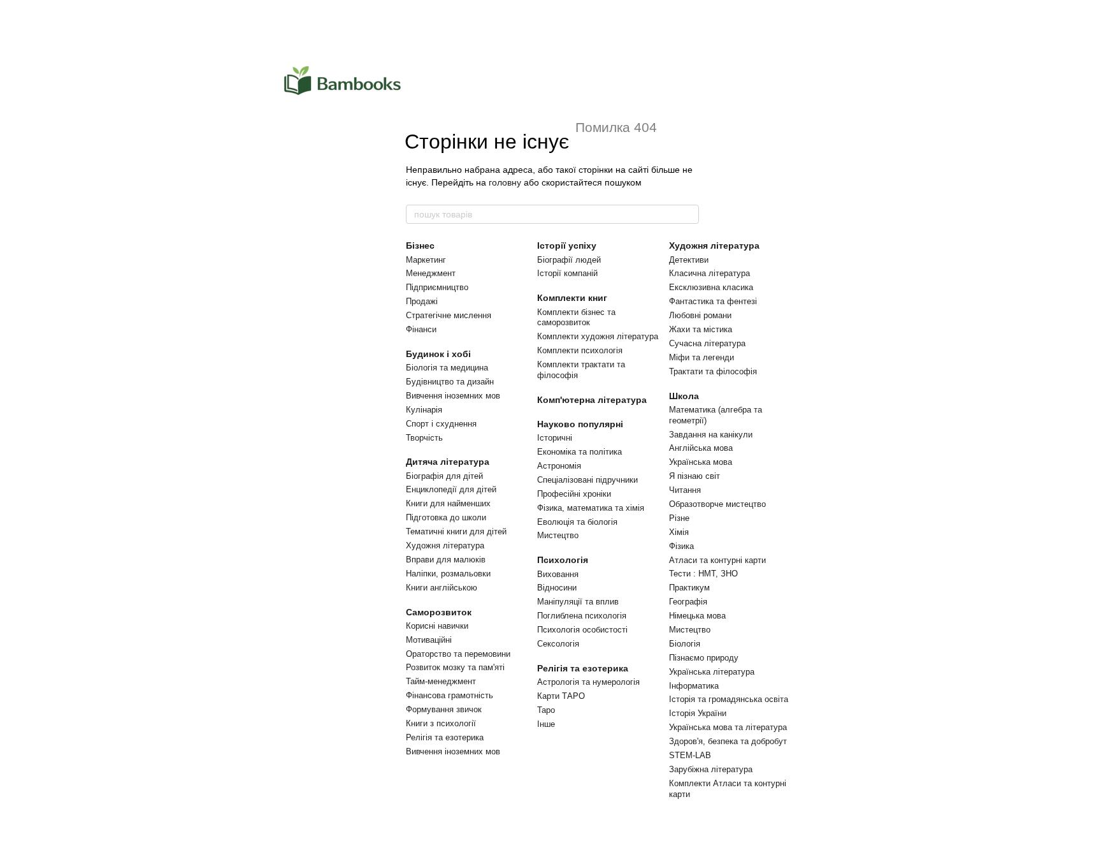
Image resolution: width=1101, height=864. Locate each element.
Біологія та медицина (447, 367)
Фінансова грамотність (449, 695)
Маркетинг (426, 260)
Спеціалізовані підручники (587, 480)
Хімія (679, 532)
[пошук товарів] (689, 214)
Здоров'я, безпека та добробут (728, 741)
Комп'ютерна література (592, 400)
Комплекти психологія (579, 350)
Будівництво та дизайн (450, 381)
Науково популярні (580, 424)
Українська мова (700, 462)
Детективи (689, 260)
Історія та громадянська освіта (728, 699)
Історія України (697, 713)
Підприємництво (437, 287)
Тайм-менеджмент (441, 681)
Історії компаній (567, 273)
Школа (684, 396)
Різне (679, 518)
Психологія (562, 560)
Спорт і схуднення (441, 423)
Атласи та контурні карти (717, 560)
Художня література (445, 545)
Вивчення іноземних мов (453, 395)
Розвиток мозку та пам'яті (455, 667)
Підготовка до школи (446, 517)
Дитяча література (447, 462)
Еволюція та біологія (577, 522)
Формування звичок (444, 709)
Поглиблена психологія (581, 615)
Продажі (422, 301)
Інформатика (694, 686)
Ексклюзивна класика (711, 287)
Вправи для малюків (446, 559)
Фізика (681, 546)
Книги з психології (441, 723)
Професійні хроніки (574, 494)
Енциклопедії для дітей (451, 489)
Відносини (557, 587)
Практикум (689, 587)
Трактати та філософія (713, 371)
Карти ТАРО (561, 696)
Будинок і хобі (438, 354)
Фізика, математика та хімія (590, 508)
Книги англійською (441, 587)
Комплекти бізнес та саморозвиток (576, 317)
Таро (546, 710)
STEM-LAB (690, 755)
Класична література (709, 273)
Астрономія (559, 466)
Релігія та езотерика (445, 737)
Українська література (711, 672)
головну (505, 182)
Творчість (424, 438)
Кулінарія (424, 409)
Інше (546, 724)
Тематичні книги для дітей (456, 531)
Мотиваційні (429, 640)
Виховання (558, 574)
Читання (685, 490)
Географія (688, 601)
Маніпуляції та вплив (578, 601)
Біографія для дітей (444, 476)
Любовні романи (700, 315)
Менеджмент (431, 273)
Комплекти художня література (597, 336)
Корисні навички (437, 626)
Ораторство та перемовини (458, 654)
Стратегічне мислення (448, 315)
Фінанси (421, 329)
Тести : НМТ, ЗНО (703, 573)
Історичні (554, 438)
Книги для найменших (448, 503)
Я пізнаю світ (694, 476)
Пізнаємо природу (703, 658)
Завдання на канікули (710, 434)
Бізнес (420, 245)
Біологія (684, 643)
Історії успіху (566, 245)
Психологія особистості (582, 629)
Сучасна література (707, 343)
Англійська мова (701, 448)
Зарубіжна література (710, 769)
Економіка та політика (579, 452)
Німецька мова (697, 615)
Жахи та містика (700, 329)
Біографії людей (569, 260)
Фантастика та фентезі (713, 301)
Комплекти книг (572, 298)
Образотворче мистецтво (717, 504)
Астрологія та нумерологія (588, 682)
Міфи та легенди (701, 357)
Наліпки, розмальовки (448, 573)
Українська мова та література (728, 727)
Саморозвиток (438, 612)
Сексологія (558, 643)
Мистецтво (558, 535)
